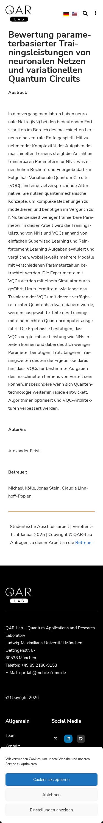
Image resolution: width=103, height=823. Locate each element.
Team (10, 735)
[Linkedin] (68, 739)
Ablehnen (51, 795)
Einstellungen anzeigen (51, 810)
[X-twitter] (56, 739)
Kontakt (12, 746)
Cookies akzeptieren (51, 779)
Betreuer (84, 543)
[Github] (81, 739)
